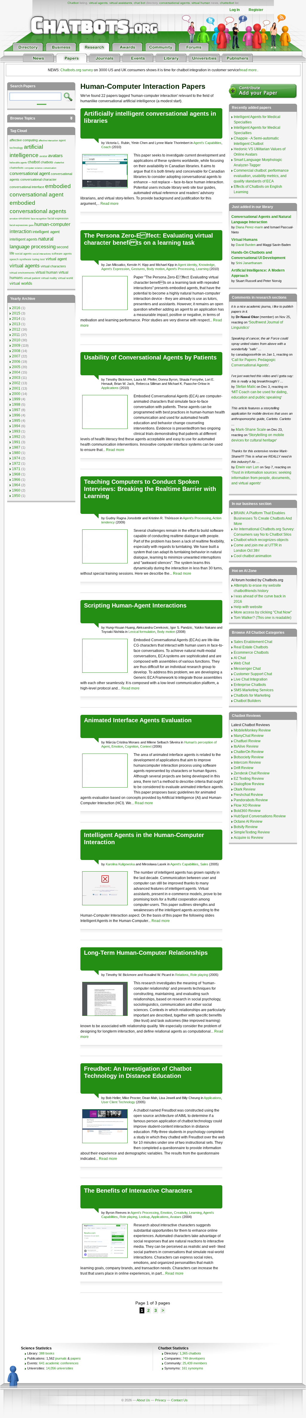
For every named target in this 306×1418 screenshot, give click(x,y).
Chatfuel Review (247, 741)
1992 (16, 437)
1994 (16, 426)
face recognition (39, 218)
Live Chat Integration (250, 679)
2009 (16, 345)
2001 (16, 388)
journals (61, 1358)
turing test (38, 259)
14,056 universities (59, 1368)
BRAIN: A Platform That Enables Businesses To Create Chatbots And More (263, 518)
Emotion (117, 746)
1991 (16, 442)
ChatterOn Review (249, 752)
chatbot (34, 162)
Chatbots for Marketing (252, 695)
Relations (182, 975)
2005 (16, 367)
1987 (16, 447)
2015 (16, 313)
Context (146, 746)
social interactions (42, 253)
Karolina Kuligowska (120, 864)
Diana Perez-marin (249, 227)
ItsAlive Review (246, 746)
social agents (23, 253)
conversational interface (27, 187)
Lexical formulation (141, 631)
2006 (16, 361)
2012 (16, 329)
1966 (16, 480)
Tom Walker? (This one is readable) (262, 618)
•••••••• (41, 103)
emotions (24, 218)
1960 (16, 490)
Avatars (175, 1217)
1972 (16, 463)
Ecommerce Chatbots (251, 652)
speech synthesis (20, 259)
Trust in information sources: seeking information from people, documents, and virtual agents (261, 477)
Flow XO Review (247, 805)
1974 (16, 458)
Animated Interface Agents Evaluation (138, 720)
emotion (14, 218)
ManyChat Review (249, 736)
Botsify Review (246, 827)
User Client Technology (118, 1102)
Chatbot (73, 2)
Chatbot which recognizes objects (261, 540)
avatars (55, 155)
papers (76, 1358)
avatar (43, 156)
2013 (16, 324)
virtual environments (22, 272)
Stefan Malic (246, 387)
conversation (49, 168)
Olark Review (244, 789)
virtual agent (56, 259)
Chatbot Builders (247, 701)
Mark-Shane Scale (251, 429)
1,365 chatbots (190, 1353)
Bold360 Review (247, 811)
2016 (16, 308)
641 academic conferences (59, 1363)
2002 (16, 383)
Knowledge (207, 264)
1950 (16, 496)
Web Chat (242, 663)
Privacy (160, 1400)
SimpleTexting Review (252, 832)
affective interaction (48, 140)
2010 (16, 340)
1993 (16, 431)
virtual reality (49, 278)
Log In (235, 10)
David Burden (245, 245)
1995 (16, 421)
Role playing (199, 975)
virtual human (201, 2)
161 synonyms (192, 1368)
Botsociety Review (249, 757)
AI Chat (240, 658)
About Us (143, 1400)
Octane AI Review (248, 821)
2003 (16, 378)
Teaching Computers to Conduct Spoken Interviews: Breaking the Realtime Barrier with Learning (150, 488)
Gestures (138, 269)
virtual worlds (21, 283)
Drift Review (243, 768)
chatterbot (227, 2)
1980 (16, 453)
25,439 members (195, 1363)
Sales (204, 864)
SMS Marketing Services (253, 690)
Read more (109, 204)
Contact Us (179, 1400)
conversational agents (174, 2)
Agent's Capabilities (207, 143)
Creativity (180, 1212)
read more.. (249, 70)
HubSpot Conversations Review (260, 816)
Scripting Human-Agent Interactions (135, 605)
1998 (16, 404)
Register (256, 10)
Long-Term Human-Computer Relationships (146, 952)
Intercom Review (247, 762)
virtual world (65, 278)
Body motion (156, 269)
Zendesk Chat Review (252, 773)
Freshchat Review (248, 795)
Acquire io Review (248, 838)
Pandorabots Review (251, 800)
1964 (16, 485)
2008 (16, 351)
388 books (46, 1353)
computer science (33, 168)
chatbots (47, 162)
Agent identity (187, 264)
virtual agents (98, 2)
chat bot (139, 2)
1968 (16, 474)
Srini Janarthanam (249, 263)
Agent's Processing (180, 269)
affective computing (24, 140)
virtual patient (32, 278)
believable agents (18, 162)
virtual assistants (120, 2)
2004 (16, 372)
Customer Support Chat (253, 674)
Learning (202, 269)
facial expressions (19, 225)
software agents (62, 253)
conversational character (38, 179)
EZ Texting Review (249, 779)
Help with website (248, 607)
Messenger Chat (247, 669)
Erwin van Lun (248, 467)
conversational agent (30, 173)
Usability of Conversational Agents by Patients (150, 357)
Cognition (131, 746)
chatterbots (17, 167)
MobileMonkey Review (252, 730)
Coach (106, 147)
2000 (16, 394)
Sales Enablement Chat (253, 642)
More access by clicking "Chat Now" (263, 612)
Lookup (144, 1217)
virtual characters (53, 266)
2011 (16, 335)
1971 (16, 469)
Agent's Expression (115, 269)
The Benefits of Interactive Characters (138, 1190)
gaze (31, 225)
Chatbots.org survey (76, 70)
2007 (16, 356)
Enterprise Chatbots (250, 685)
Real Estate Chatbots (251, 647)
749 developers (194, 1358)
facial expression (58, 218)
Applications (110, 388)
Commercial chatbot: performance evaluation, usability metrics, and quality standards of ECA (261, 175)
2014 (16, 319)
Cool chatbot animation (252, 556)
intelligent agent (46, 232)
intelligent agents (23, 239)
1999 (16, 399)
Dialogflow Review (249, 784)
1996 (16, 415)
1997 (16, 410)
